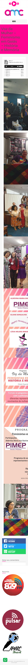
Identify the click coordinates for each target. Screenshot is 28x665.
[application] (14, 66)
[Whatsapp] (5, 660)
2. (7, 71)
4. (7, 74)
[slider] (21, 66)
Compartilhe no (11, 541)
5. (7, 75)
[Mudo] (18, 66)
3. (7, 72)
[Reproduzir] (6, 66)
